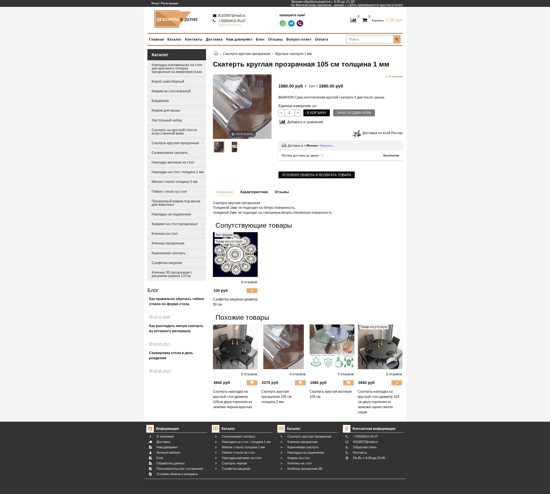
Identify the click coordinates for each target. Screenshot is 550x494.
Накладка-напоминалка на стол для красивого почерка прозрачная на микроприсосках (177, 68)
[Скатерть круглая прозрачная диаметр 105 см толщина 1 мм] (234, 147)
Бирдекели (160, 101)
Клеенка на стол (164, 233)
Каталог (174, 39)
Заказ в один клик (354, 113)
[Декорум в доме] (176, 19)
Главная (156, 39)
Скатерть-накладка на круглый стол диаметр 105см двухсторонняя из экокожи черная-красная (232, 399)
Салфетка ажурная (167, 263)
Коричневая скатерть (168, 253)
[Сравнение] (353, 19)
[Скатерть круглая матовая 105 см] (332, 346)
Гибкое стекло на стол (169, 191)
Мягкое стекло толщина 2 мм (175, 181)
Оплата (321, 39)
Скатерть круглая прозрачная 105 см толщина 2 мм (276, 397)
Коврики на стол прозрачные (175, 224)
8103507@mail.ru (231, 15)
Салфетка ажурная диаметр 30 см (235, 301)
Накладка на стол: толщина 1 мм (178, 172)
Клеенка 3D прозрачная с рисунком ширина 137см (172, 274)
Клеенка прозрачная (168, 243)
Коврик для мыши (166, 110)
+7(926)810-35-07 (231, 21)
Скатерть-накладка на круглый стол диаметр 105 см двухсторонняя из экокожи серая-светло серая (378, 402)
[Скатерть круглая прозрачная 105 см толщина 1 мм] (219, 147)
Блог (260, 39)
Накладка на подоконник (171, 214)
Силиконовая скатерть (170, 153)
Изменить (326, 145)
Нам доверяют (239, 39)
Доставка (214, 39)
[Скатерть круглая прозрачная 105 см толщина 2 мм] (283, 346)
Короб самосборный (168, 81)
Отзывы (275, 39)
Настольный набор (167, 120)
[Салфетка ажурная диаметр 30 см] (235, 254)
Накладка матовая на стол (173, 162)
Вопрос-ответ (299, 39)
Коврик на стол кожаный (171, 91)
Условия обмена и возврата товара (316, 175)
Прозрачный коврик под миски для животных (176, 202)
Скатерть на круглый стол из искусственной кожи (174, 131)
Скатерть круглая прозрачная (175, 143)
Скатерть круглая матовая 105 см (331, 394)
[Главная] (216, 54)
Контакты (193, 39)
